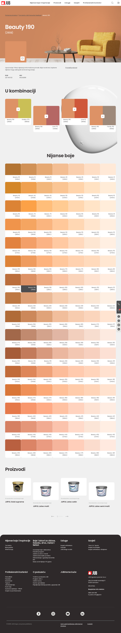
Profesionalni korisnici (92, 3)
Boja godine (9, 547)
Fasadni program (38, 552)
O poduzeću (39, 572)
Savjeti (77, 3)
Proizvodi (57, 3)
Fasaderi (8, 579)
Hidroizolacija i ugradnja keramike (44, 558)
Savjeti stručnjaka (94, 547)
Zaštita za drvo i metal (40, 554)
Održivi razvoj (37, 581)
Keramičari (8, 581)
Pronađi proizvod (71, 68)
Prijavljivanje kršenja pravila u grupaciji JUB (46, 585)
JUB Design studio (66, 549)
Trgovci (7, 583)
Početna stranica (11, 15)
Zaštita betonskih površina (41, 556)
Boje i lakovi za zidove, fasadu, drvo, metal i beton (44, 542)
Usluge (67, 3)
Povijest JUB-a (37, 579)
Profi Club (8, 587)
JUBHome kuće (68, 572)
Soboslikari (8, 577)
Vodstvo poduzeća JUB (40, 577)
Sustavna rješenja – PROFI (13, 589)
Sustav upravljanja (39, 583)
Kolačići (90, 624)
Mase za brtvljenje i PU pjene (42, 562)
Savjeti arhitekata (66, 545)
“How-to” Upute (93, 545)
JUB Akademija (10, 585)
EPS (34, 560)
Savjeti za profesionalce (13, 591)
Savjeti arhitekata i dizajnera (97, 549)
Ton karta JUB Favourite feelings (30, 15)
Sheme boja (9, 549)
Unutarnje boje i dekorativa (42, 550)
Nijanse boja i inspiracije (40, 3)
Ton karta (8, 545)
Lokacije (63, 547)
